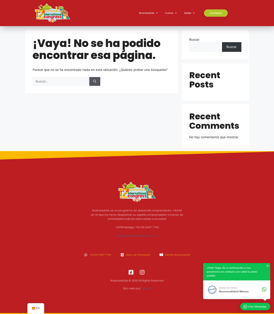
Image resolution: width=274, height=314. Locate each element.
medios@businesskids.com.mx (137, 236)
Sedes (187, 13)
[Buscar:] (61, 81)
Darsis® (146, 288)
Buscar (194, 39)
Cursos (169, 13)
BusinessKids (146, 13)
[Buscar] (94, 81)
